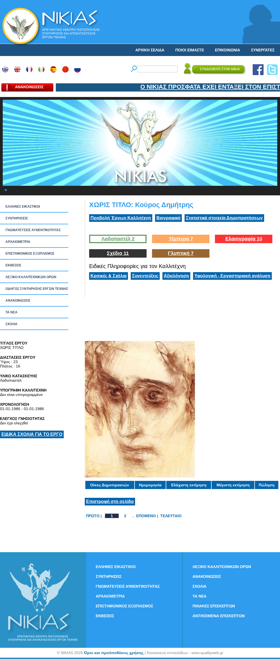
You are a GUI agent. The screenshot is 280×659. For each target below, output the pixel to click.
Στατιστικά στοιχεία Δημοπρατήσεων (224, 218)
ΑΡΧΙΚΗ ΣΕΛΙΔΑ (149, 50)
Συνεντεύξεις (145, 275)
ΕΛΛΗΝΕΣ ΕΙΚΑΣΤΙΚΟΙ (22, 206)
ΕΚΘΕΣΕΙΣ (13, 265)
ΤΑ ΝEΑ (11, 312)
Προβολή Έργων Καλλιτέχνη (121, 218)
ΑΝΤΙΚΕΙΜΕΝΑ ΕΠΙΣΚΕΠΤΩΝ (218, 616)
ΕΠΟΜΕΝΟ (146, 516)
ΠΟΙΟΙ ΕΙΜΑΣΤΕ (189, 50)
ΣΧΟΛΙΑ (11, 324)
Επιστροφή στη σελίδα (110, 501)
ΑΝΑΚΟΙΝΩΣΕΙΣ (17, 300)
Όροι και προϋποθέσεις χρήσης (114, 653)
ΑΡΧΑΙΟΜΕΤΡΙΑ (17, 242)
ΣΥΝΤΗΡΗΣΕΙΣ (16, 218)
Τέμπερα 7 (181, 239)
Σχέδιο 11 (118, 253)
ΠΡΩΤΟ (93, 516)
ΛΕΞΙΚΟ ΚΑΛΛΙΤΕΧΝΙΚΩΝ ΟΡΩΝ (30, 277)
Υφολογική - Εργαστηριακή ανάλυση (232, 275)
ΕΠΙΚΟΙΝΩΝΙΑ (227, 50)
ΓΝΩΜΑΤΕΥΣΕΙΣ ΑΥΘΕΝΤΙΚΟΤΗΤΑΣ (33, 230)
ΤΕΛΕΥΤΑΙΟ (171, 516)
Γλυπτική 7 (181, 253)
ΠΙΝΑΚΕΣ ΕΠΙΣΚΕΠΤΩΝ (213, 606)
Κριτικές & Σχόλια (109, 275)
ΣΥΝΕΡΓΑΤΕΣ (263, 50)
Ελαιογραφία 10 (243, 239)
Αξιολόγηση (176, 275)
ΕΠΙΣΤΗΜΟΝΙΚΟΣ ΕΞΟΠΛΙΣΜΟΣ (29, 253)
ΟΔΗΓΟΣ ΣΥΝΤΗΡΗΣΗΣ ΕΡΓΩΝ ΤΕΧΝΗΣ (36, 289)
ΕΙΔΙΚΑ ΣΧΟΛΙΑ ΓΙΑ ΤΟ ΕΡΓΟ (31, 434)
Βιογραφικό (168, 218)
